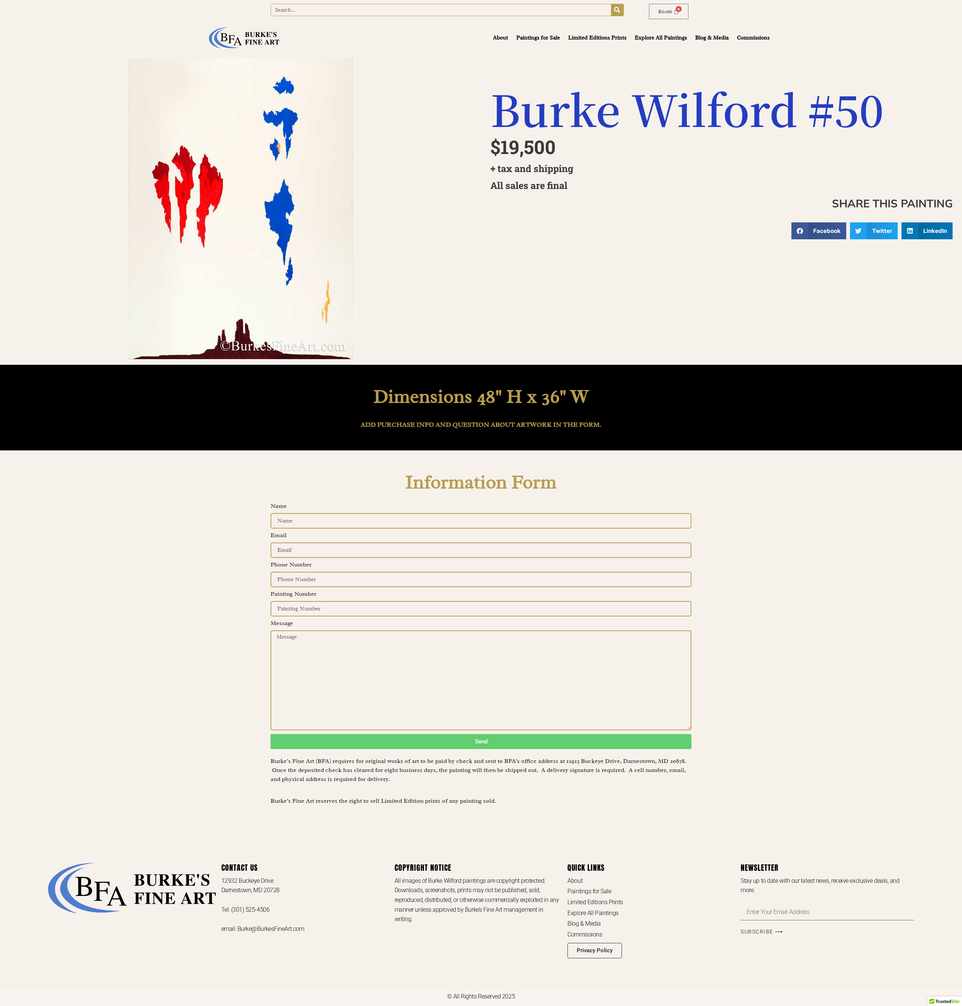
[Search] (617, 10)
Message (282, 623)
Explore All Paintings (661, 37)
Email (279, 535)
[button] (819, 230)
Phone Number (291, 565)
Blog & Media (712, 37)
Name (279, 506)
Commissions (753, 37)
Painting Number (293, 594)
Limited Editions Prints (597, 37)
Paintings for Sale (538, 37)
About (500, 37)
